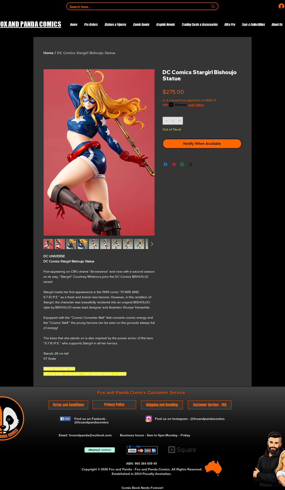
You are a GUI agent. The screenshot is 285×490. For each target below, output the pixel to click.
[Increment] (180, 121)
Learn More (196, 104)
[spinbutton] (173, 121)
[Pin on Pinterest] (174, 164)
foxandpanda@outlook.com (90, 435)
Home (48, 53)
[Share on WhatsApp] (182, 164)
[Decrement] (166, 121)
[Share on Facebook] (165, 164)
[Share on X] (190, 164)
